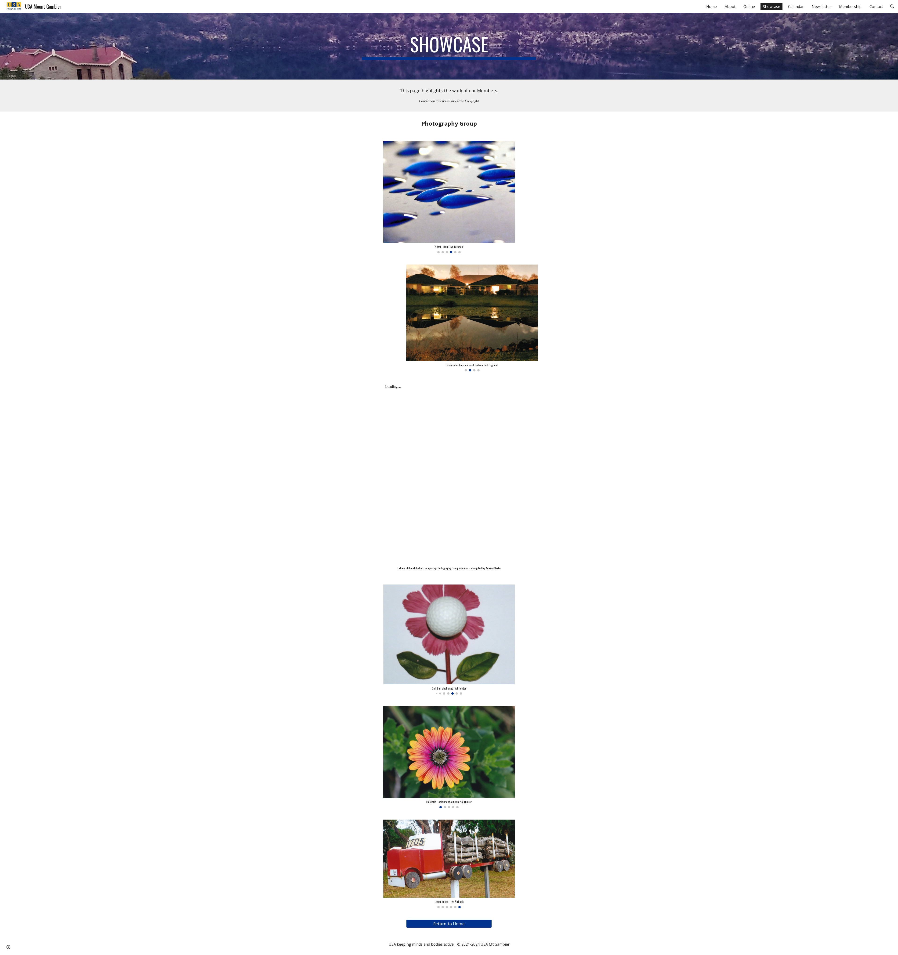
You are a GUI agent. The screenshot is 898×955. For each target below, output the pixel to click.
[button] (892, 6)
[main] (449, 46)
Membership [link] (850, 6)
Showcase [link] (771, 6)
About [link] (730, 6)
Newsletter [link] (821, 6)
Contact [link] (876, 6)
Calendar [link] (796, 6)
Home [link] (711, 6)
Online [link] (749, 6)
